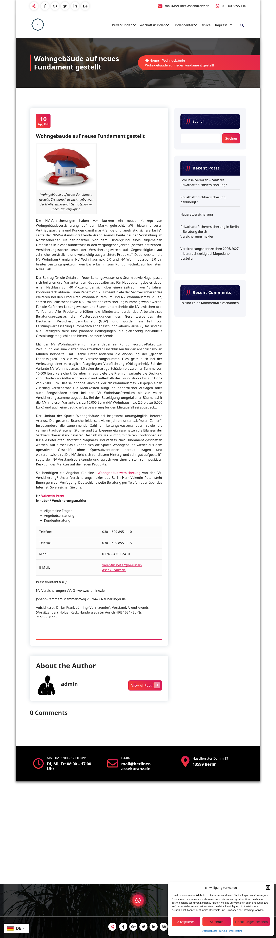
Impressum (235, 931)
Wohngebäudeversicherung (119, 473)
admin (69, 683)
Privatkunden (122, 25)
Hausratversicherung (196, 214)
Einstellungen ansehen (251, 922)
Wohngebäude (173, 60)
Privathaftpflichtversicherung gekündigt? (202, 199)
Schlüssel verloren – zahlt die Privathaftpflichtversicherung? (203, 182)
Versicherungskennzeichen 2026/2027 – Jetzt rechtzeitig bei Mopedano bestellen (209, 253)
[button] (268, 887)
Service (205, 25)
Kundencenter (183, 25)
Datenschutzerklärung (214, 931)
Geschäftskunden (152, 25)
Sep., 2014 (43, 120)
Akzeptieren (186, 922)
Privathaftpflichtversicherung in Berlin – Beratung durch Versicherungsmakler (209, 231)
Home (154, 60)
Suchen (198, 121)
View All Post (141, 685)
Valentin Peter (52, 496)
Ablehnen (216, 922)
